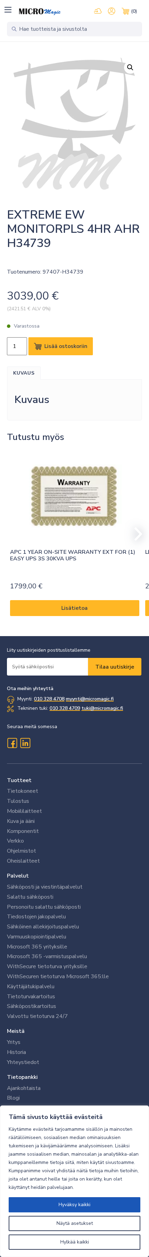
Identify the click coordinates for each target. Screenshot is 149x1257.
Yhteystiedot (23, 1062)
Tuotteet (19, 780)
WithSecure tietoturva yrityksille (47, 966)
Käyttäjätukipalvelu (30, 986)
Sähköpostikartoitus (31, 1006)
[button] (8, 9)
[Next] (135, 534)
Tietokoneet (22, 791)
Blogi (13, 1098)
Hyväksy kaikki (74, 1204)
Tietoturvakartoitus (31, 996)
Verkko (15, 841)
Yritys (13, 1042)
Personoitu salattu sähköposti (44, 907)
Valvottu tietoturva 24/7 (37, 1016)
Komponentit (23, 831)
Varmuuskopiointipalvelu (36, 937)
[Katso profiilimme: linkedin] (25, 743)
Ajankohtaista (24, 1088)
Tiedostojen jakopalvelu (36, 916)
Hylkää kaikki (74, 1242)
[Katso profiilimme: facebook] (12, 743)
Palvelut (18, 876)
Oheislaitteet (23, 861)
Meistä (16, 1031)
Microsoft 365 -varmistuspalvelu (47, 956)
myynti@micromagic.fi (90, 699)
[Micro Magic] (40, 11)
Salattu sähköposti (30, 897)
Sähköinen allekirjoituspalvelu (43, 926)
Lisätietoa (74, 608)
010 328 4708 (49, 699)
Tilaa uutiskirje (114, 667)
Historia (16, 1052)
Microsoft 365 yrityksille (37, 947)
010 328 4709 (65, 708)
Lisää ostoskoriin (65, 346)
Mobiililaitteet (24, 811)
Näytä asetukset (74, 1223)
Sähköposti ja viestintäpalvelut (44, 887)
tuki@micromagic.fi (102, 708)
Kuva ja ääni (21, 821)
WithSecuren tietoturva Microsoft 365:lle (58, 976)
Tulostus (18, 801)
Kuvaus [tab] (24, 373)
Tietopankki (22, 1077)
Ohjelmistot (21, 851)
